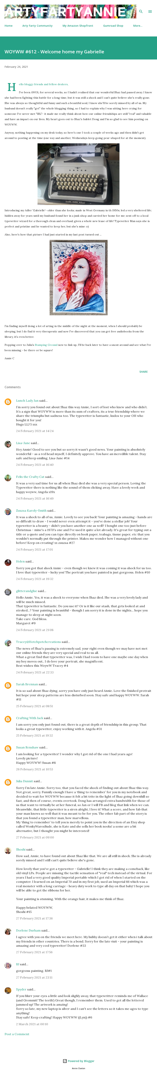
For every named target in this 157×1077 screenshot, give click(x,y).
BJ (17, 964)
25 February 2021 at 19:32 (34, 735)
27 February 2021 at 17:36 (34, 918)
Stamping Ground (46, 345)
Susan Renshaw (27, 747)
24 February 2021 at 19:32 (34, 579)
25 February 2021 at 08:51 (34, 706)
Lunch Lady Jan (27, 400)
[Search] (141, 7)
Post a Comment (17, 1034)
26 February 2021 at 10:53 (34, 769)
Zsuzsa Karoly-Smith (31, 510)
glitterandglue (26, 591)
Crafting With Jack (29, 718)
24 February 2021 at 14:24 (35, 431)
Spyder (21, 989)
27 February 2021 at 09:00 (35, 837)
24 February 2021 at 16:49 (35, 498)
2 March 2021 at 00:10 (32, 1024)
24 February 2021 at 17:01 (34, 549)
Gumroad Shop (113, 25)
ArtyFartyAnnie (65, 11)
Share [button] (143, 371)
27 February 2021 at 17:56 (34, 952)
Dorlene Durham (28, 930)
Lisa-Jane (23, 443)
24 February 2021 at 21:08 (34, 630)
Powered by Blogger (80, 1061)
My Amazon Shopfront (78, 25)
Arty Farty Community (37, 25)
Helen (20, 561)
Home (8, 25)
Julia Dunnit (24, 781)
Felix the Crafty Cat (30, 477)
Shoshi (20, 849)
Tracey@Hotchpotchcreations (38, 642)
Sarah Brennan (27, 684)
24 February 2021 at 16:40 (35, 465)
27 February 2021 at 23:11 (34, 977)
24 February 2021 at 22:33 (35, 672)
